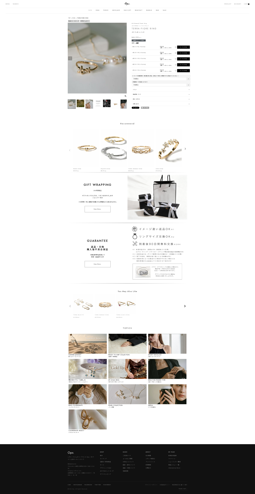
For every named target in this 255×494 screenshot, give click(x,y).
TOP (69, 18)
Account (237, 4)
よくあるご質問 (127, 459)
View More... (98, 209)
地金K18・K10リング (73, 21)
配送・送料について (129, 465)
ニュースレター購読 (174, 462)
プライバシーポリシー (151, 485)
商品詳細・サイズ (137, 94)
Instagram (77, 485)
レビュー (135, 89)
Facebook (88, 485)
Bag (157, 10)
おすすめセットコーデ (107, 471)
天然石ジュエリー (85, 21)
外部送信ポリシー (165, 485)
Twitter (98, 485)
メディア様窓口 (150, 459)
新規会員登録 (172, 455)
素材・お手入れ (136, 99)
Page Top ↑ (183, 488)
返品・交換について (129, 468)
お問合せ (148, 468)
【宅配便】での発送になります (140, 82)
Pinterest (107, 485)
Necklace (116, 10)
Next (124, 58)
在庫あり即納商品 (105, 462)
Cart (246, 4)
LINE (69, 485)
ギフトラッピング (105, 474)
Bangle (149, 10)
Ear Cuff (127, 10)
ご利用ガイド (127, 455)
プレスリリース (150, 462)
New (90, 10)
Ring (98, 10)
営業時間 (125, 471)
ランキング (103, 459)
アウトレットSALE (105, 468)
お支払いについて (128, 462)
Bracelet (138, 10)
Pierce (105, 10)
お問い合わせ (136, 104)
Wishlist (227, 4)
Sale (165, 10)
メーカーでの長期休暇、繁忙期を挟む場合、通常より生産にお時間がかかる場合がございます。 (155, 76)
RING (73, 18)
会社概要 (148, 455)
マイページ (171, 459)
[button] (70, 306)
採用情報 (148, 465)
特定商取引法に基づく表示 (179, 485)
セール (102, 465)
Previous (70, 58)
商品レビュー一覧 (173, 465)
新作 (101, 455)
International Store (174, 468)
